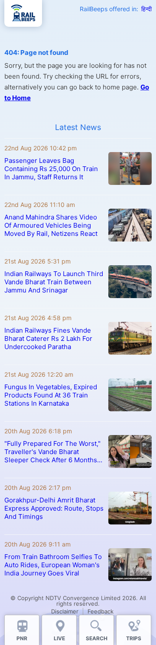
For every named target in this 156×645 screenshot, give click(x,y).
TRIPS (133, 638)
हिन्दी (146, 9)
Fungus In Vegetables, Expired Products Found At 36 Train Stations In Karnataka (50, 395)
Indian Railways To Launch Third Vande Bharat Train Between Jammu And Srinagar (53, 282)
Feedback (101, 611)
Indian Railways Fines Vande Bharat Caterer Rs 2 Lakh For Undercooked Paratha (48, 338)
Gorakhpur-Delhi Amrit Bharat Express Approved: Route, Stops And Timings (54, 508)
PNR (21, 638)
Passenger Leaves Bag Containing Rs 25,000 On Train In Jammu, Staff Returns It (51, 168)
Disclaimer (64, 611)
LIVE (59, 638)
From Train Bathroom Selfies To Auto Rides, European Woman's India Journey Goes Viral (53, 565)
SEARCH (96, 638)
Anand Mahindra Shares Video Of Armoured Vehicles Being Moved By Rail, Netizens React (51, 225)
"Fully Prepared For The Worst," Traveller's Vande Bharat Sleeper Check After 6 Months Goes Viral (52, 451)
